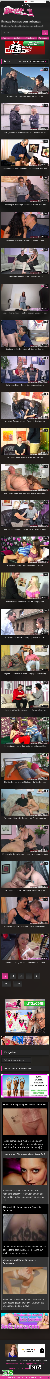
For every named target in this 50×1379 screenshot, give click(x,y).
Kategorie (6, 38)
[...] (4, 1150)
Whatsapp (43, 38)
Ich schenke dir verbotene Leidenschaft (21, 1263)
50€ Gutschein (30, 38)
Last (18, 984)
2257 (22, 1372)
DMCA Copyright (26, 1367)
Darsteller (17, 38)
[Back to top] (42, 1371)
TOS (18, 1372)
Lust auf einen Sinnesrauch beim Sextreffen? (24, 1105)
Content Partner (12, 1367)
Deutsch (30, 2)
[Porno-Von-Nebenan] (20, 11)
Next (7, 984)
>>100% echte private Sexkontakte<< (25, 1377)
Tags (27, 1372)
